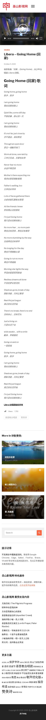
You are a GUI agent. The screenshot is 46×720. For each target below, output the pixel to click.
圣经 (6, 666)
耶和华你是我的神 (10, 607)
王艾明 (24, 682)
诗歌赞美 (7, 50)
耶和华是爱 (10, 457)
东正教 (4, 662)
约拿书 (30, 687)
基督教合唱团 (11, 417)
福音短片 (18, 687)
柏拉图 (11, 682)
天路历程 (18, 670)
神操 (31, 682)
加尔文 (27, 662)
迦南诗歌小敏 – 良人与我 (12, 619)
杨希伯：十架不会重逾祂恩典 (14, 634)
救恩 (13, 677)
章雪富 (24, 687)
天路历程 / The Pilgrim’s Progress (17, 603)
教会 (18, 677)
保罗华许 (14, 661)
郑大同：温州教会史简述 (12, 642)
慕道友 (4, 677)
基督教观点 (37, 666)
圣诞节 (12, 666)
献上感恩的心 (11, 484)
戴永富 (8, 677)
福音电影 (11, 687)
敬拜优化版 (33, 677)
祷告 (35, 682)
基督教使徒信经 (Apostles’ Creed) (17, 615)
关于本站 (23, 714)
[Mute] (37, 38)
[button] (23, 29)
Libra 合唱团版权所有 (13, 405)
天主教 (13, 670)
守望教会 (39, 670)
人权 (7, 662)
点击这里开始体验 (27, 585)
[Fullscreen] (41, 38)
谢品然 (39, 687)
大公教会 (8, 670)
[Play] (5, 38)
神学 (27, 682)
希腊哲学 (17, 673)
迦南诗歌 (16, 692)
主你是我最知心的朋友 (11, 611)
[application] (23, 29)
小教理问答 (9, 673)
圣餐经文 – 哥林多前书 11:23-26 (15, 630)
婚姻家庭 (32, 670)
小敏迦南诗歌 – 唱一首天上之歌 (15, 638)
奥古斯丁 (25, 670)
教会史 (23, 677)
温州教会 (17, 682)
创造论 (22, 662)
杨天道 (6, 682)
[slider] (21, 38)
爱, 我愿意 (9, 512)
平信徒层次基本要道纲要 (32, 673)
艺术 (34, 687)
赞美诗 (24, 417)
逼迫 (20, 692)
